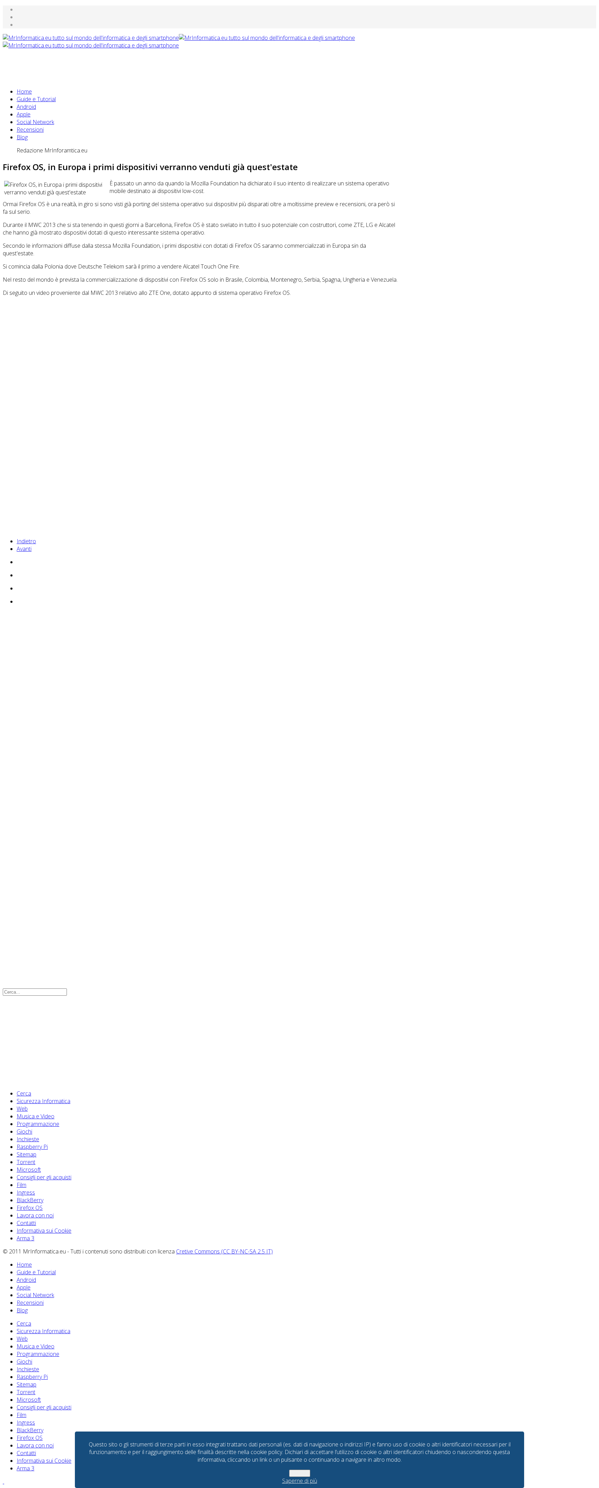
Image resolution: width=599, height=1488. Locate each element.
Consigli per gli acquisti (44, 1177)
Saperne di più (299, 1481)
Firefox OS (30, 1208)
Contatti (26, 1223)
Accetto (299, 1473)
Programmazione (38, 1124)
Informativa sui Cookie (44, 1230)
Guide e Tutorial (36, 99)
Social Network (35, 122)
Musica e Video (35, 1116)
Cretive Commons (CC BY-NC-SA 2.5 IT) (224, 1251)
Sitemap (26, 1154)
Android (26, 107)
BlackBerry (30, 1200)
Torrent (26, 1162)
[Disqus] (200, 705)
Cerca (24, 1093)
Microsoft (29, 1169)
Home (24, 91)
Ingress (26, 1192)
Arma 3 (25, 1238)
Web (22, 1108)
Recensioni (30, 129)
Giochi (24, 1131)
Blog (22, 137)
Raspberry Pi (32, 1147)
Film (21, 1185)
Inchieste (28, 1139)
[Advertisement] (129, 64)
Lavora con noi (35, 1215)
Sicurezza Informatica (43, 1101)
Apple (24, 114)
